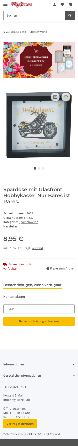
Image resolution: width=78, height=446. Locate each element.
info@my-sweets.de (17, 400)
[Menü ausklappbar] (5, 2)
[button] (54, 4)
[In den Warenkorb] (6, 87)
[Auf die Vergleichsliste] (55, 97)
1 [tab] (35, 168)
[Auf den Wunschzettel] (66, 97)
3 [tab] (43, 168)
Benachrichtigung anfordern (39, 321)
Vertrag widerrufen (20, 424)
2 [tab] (39, 168)
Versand (37, 248)
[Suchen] (70, 15)
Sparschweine (28, 222)
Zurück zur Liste (16, 32)
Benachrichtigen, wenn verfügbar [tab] (32, 285)
